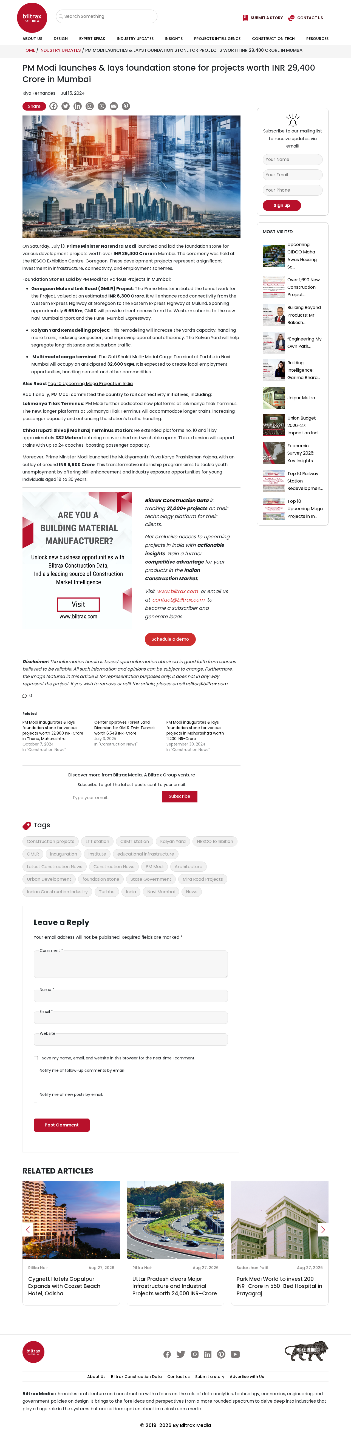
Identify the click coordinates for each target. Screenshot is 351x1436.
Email (46, 1011)
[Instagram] (91, 106)
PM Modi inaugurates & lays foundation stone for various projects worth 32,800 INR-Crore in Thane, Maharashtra (52, 730)
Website (47, 1033)
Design (61, 38)
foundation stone (101, 879)
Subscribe (179, 796)
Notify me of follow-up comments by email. (82, 1070)
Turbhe (107, 892)
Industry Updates (135, 38)
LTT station (97, 841)
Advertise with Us (247, 1376)
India (131, 892)
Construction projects (50, 841)
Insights (174, 38)
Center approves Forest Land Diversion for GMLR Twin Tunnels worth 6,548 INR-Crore (124, 728)
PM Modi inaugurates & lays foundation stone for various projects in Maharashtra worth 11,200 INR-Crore (195, 730)
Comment (51, 950)
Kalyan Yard (173, 841)
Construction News (114, 866)
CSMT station (134, 841)
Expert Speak (92, 38)
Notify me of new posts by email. (71, 1094)
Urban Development (49, 879)
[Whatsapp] (103, 106)
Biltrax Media (195, 1425)
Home (28, 50)
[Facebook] (54, 106)
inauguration (63, 854)
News (191, 892)
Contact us (178, 1376)
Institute (97, 854)
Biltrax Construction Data (176, 500)
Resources (317, 38)
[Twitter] (66, 106)
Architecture (188, 866)
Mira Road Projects (203, 879)
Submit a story (209, 1376)
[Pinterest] (127, 106)
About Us (32, 38)
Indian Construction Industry (57, 892)
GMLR (33, 854)
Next (323, 1229)
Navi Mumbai (161, 892)
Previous (27, 1229)
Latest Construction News (54, 866)
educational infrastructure (145, 854)
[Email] (115, 106)
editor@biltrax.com (206, 684)
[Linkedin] (78, 106)
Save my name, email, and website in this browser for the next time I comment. (118, 1058)
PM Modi (154, 866)
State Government (151, 879)
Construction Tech (273, 38)
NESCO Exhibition (215, 841)
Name (47, 989)
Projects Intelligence (217, 38)
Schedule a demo (170, 639)
